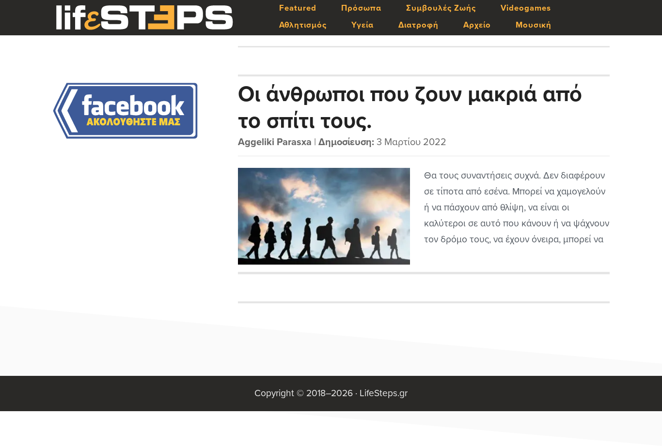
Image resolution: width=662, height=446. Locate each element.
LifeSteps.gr (144, 17)
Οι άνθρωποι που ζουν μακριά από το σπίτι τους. (410, 107)
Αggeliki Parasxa (275, 142)
